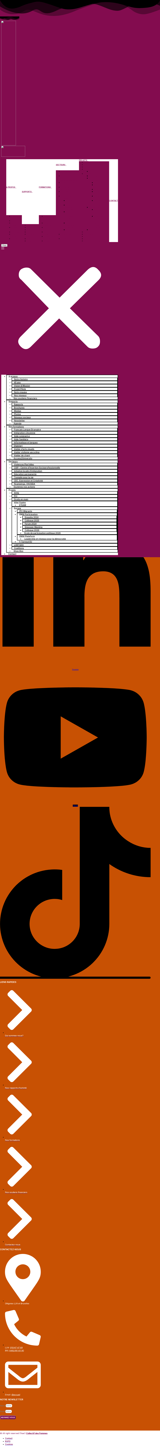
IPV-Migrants (25, 511)
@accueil (16, 1394)
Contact (12, 554)
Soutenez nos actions (24, 486)
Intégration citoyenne (24, 433)
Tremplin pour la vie (23, 477)
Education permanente (25, 474)
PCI (15, 496)
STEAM (22, 505)
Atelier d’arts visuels (24, 449)
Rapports (18, 404)
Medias (17, 411)
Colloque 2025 (32, 520)
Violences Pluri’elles (24, 464)
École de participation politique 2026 (42, 533)
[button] (59, 307)
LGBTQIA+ (19, 545)
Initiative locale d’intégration (28, 471)
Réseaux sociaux (22, 417)
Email (2, 1411)
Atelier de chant (22, 455)
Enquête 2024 (31, 517)
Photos (17, 414)
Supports (13, 401)
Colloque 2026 (32, 530)
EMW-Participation (28, 514)
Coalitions (19, 548)
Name (3, 1406)
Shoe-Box (18, 551)
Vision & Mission (22, 385)
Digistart (18, 445)
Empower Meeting (33, 527)
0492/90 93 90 (16, 1350)
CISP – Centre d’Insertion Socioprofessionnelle (37, 467)
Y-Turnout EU (25, 541)
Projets (12, 490)
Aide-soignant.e (22, 436)
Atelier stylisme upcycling (26, 452)
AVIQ (16, 493)
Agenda (17, 423)
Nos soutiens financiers (25, 398)
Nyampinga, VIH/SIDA (24, 484)
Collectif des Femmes (37, 1433)
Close (4, 245)
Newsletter (19, 420)
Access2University (23, 458)
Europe (17, 508)
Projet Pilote (20, 389)
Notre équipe (20, 392)
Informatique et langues (26, 442)
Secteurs (13, 461)
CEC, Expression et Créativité (28, 480)
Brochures (19, 407)
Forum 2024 (30, 523)
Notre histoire (21, 379)
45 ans (17, 382)
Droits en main (21, 499)
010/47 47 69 (16, 1347)
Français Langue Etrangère (27, 429)
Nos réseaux (20, 395)
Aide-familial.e (21, 439)
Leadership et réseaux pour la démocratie (45, 539)
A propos (13, 376)
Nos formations (16, 426)
